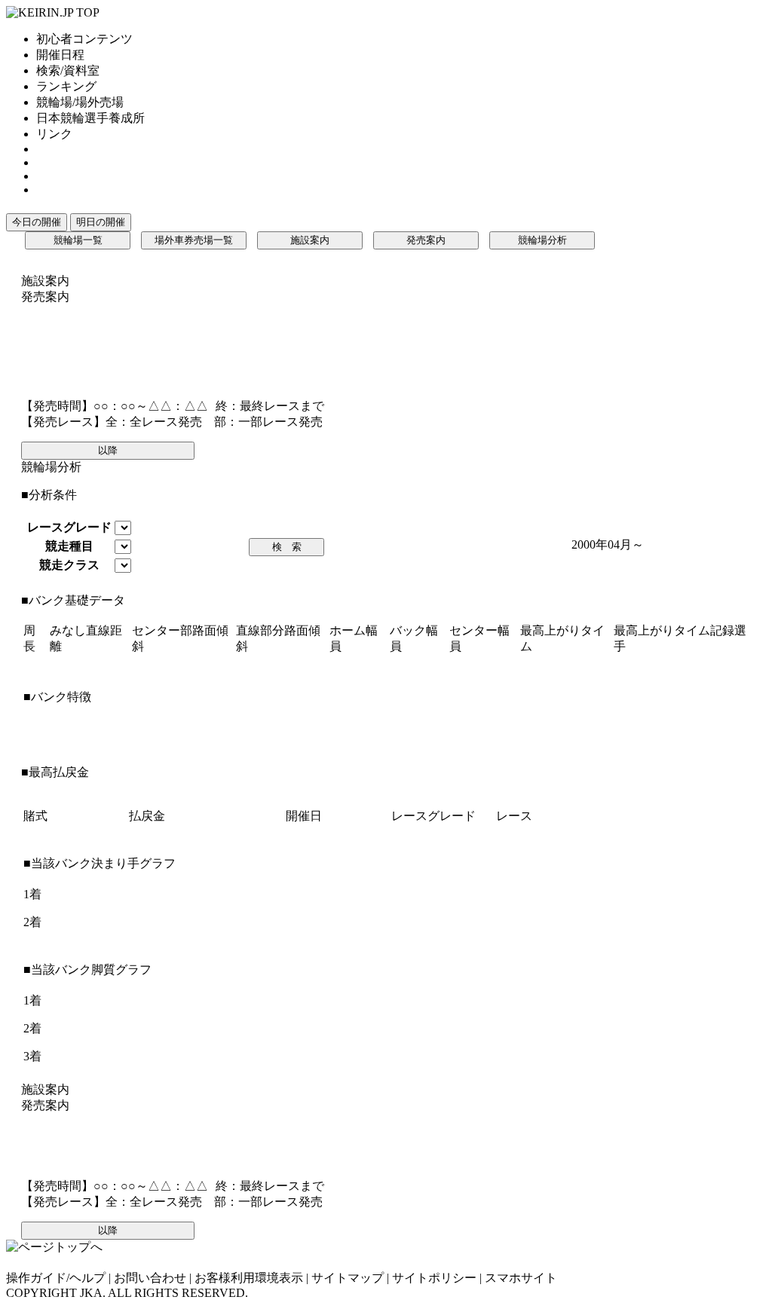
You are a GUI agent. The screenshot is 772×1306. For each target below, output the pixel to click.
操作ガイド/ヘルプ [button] (56, 1277)
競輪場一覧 (78, 240)
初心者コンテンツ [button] (84, 38)
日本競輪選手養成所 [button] (90, 118)
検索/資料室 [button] (68, 70)
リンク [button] (54, 133)
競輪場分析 (542, 240)
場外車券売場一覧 (194, 240)
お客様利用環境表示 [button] (249, 1277)
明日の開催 (100, 222)
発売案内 (426, 240)
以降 (108, 450)
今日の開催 (36, 222)
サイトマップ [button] (347, 1277)
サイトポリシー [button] (434, 1277)
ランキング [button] (66, 86)
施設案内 (309, 240)
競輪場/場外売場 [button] (80, 102)
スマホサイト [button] (521, 1277)
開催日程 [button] (60, 54)
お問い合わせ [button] (150, 1277)
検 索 (287, 546)
